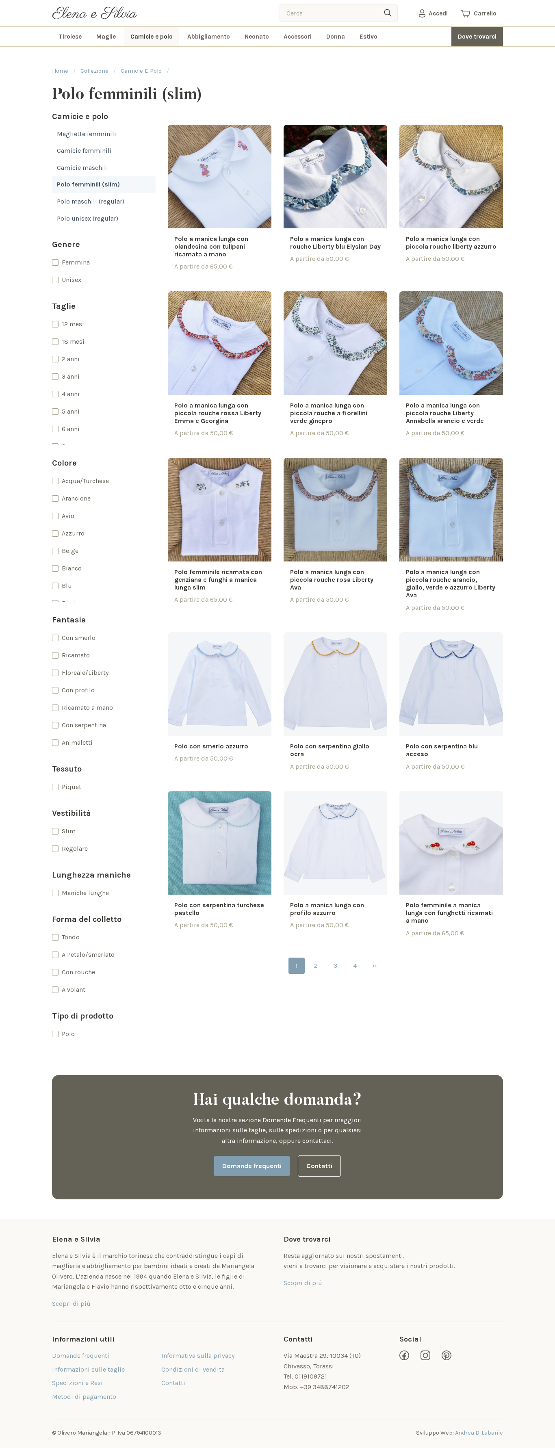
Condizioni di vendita (193, 1369)
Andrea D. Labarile (479, 1432)
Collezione (94, 70)
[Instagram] (425, 1355)
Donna (335, 36)
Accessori (298, 36)
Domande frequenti (252, 1166)
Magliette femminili (86, 134)
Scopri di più (71, 1303)
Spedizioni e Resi (77, 1383)
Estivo (368, 36)
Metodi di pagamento (84, 1396)
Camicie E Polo (141, 70)
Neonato (257, 36)
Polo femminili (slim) (88, 184)
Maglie (106, 36)
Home (60, 70)
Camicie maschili (82, 167)
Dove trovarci (477, 36)
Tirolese (70, 36)
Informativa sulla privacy (197, 1355)
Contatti (319, 1166)
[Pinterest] (446, 1355)
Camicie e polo (151, 36)
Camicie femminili (84, 150)
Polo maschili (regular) (90, 201)
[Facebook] (404, 1355)
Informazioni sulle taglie (88, 1369)
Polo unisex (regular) (87, 218)
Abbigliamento (208, 36)
